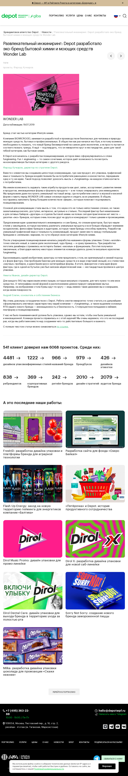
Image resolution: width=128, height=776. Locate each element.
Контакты (100, 16)
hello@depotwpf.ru (101, 710)
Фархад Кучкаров (23, 67)
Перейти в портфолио (64, 692)
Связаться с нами (113, 759)
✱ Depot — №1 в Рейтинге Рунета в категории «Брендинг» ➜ (78, 3)
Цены (80, 16)
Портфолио (56, 16)
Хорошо (107, 766)
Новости (59, 742)
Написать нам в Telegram (112, 714)
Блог (71, 742)
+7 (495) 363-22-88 (17, 712)
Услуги (70, 16)
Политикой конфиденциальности (49, 769)
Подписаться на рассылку (108, 742)
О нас (88, 16)
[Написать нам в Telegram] (97, 759)
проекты (7, 67)
